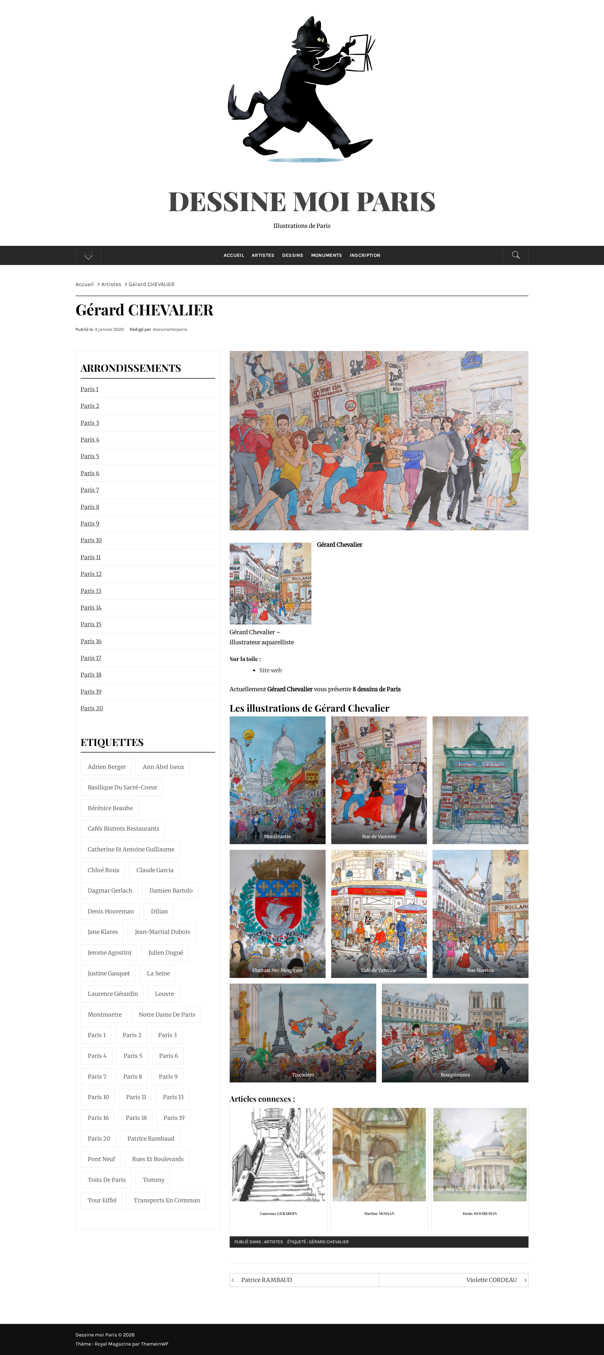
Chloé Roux (104, 870)
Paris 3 (90, 422)
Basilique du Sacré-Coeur (122, 787)
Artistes (263, 255)
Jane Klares (103, 931)
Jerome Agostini (109, 952)
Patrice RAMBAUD (266, 1280)
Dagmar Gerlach (110, 890)
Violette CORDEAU (492, 1280)
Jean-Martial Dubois (162, 931)
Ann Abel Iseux (163, 767)
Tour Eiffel (102, 1200)
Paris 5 (90, 456)
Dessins (293, 255)
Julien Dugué (165, 952)
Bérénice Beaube (110, 808)
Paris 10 (91, 540)
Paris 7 (90, 490)
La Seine (158, 973)
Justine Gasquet (109, 973)
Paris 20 (92, 708)
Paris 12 (91, 574)
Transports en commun (167, 1200)
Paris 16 (91, 641)
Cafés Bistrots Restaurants (123, 828)
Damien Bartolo (171, 890)
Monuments (326, 255)
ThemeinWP (154, 1344)
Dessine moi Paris (302, 200)
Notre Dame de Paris (167, 1014)
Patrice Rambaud (150, 1138)
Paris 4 (90, 439)
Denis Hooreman (111, 911)
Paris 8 (90, 507)
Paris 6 (90, 473)
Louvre (164, 993)
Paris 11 (91, 557)
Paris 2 (90, 405)
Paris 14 (91, 607)
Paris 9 (90, 523)
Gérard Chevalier (329, 1242)
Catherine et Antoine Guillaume (131, 849)
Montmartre (105, 1014)
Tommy (154, 1179)
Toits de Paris (107, 1179)
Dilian (159, 911)
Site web (270, 670)
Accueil (234, 255)
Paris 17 (91, 658)
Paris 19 (91, 691)
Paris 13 (91, 591)
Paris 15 (91, 624)
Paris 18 (91, 674)
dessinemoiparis (170, 329)
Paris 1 (89, 389)
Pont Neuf (101, 1159)
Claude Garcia (155, 870)
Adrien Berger (107, 767)
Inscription (365, 255)
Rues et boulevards (158, 1159)
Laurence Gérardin (113, 993)
